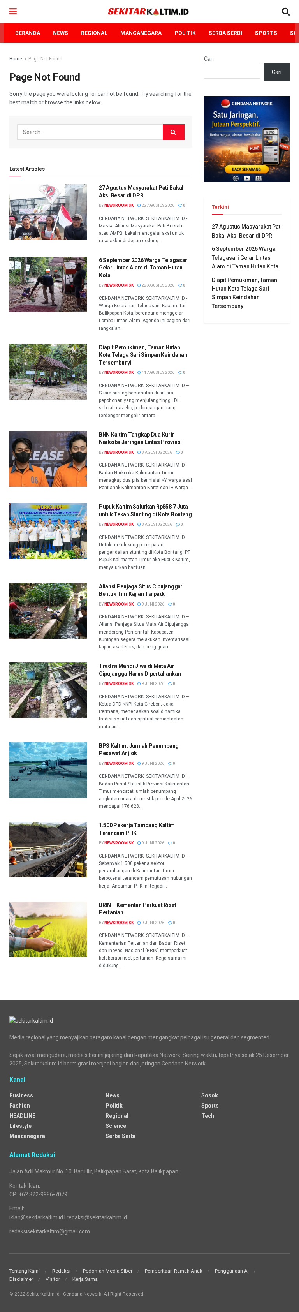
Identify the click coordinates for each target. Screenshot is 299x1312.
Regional (94, 33)
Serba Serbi (225, 33)
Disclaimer (21, 1279)
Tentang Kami (24, 1271)
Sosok (209, 1095)
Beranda (27, 33)
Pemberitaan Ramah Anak (173, 1271)
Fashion (19, 1105)
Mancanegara (141, 33)
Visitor (53, 1279)
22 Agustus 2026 (157, 205)
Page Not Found (45, 59)
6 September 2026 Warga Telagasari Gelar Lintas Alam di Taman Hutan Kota (144, 267)
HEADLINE (22, 1116)
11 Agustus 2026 (157, 372)
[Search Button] (174, 132)
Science (116, 1126)
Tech (207, 1116)
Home (15, 59)
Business (21, 1095)
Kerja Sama (85, 1279)
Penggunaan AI (232, 1271)
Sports (266, 33)
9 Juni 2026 (152, 604)
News (60, 33)
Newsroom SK (119, 205)
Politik (185, 33)
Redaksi (61, 1271)
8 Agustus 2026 (156, 452)
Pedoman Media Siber (107, 1271)
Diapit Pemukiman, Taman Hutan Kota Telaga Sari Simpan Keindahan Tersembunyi (143, 355)
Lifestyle (20, 1126)
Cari (209, 59)
